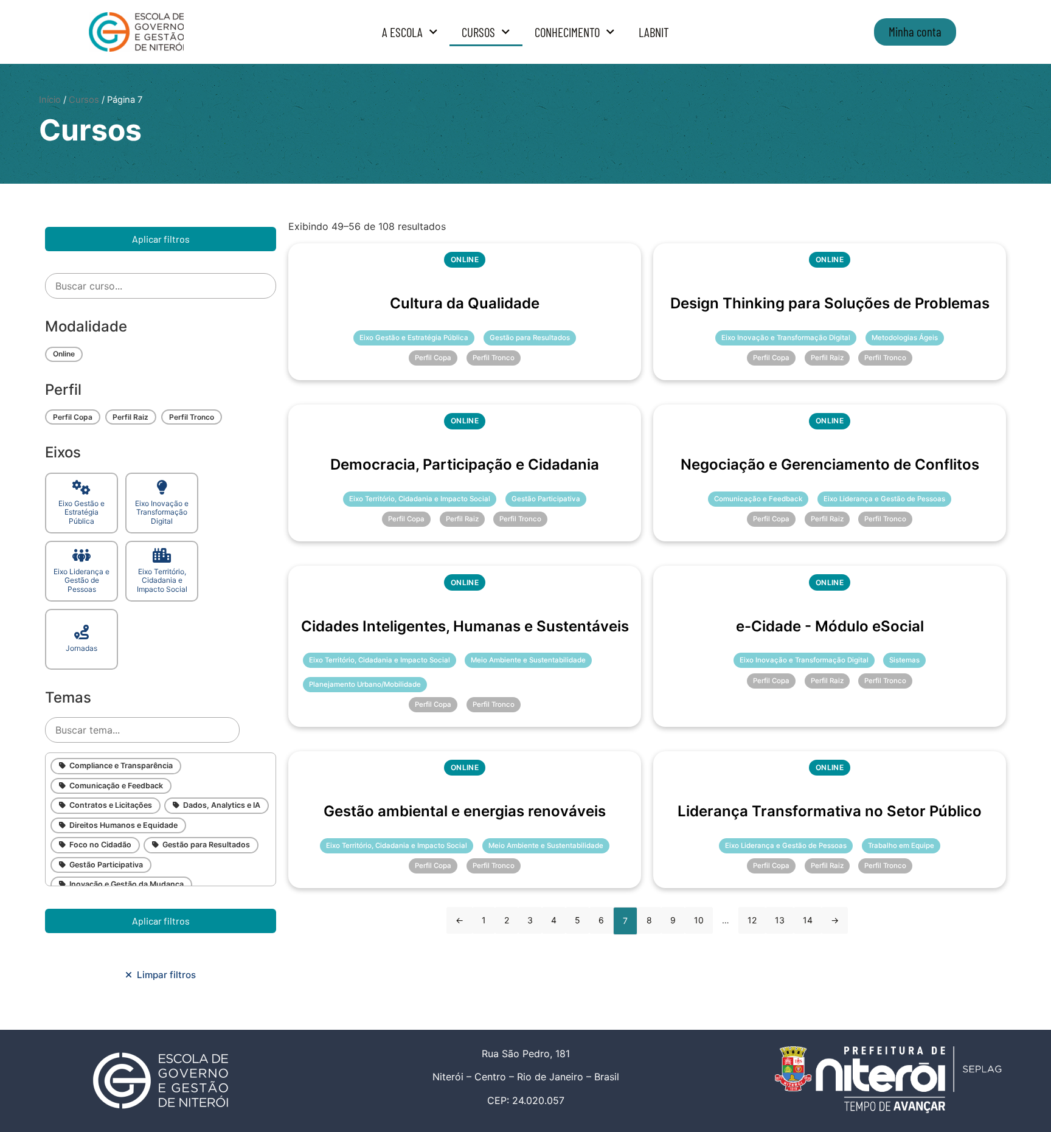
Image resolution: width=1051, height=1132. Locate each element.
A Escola (402, 32)
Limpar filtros (164, 975)
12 (752, 920)
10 (699, 920)
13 (780, 920)
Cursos (478, 32)
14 (808, 920)
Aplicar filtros (161, 239)
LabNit (654, 32)
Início (50, 99)
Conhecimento (567, 32)
